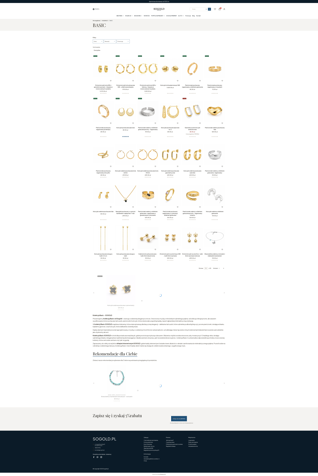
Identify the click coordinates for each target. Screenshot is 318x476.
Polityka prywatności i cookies (174, 444)
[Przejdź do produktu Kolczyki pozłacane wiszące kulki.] (125, 238)
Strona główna (96, 20)
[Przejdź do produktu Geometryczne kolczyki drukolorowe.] (192, 111)
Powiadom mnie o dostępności (212, 166)
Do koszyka (100, 80)
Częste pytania (170, 442)
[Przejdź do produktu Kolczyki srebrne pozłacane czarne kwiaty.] (121, 289)
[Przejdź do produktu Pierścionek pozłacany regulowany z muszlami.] (214, 69)
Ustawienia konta (193, 446)
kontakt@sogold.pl (100, 450)
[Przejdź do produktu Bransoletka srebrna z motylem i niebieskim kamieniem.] (214, 238)
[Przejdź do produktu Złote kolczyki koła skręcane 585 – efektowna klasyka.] (125, 69)
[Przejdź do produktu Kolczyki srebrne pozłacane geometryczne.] (170, 154)
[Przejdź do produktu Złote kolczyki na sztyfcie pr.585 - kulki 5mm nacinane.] (170, 238)
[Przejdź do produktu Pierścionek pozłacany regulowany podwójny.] (103, 111)
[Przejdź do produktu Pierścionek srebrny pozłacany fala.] (214, 111)
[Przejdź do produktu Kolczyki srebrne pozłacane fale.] (103, 195)
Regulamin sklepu (170, 446)
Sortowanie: (96, 47)
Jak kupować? (170, 440)
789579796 (98, 447)
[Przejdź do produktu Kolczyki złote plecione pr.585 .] (170, 69)
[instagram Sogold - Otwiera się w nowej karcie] (101, 457)
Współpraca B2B (148, 448)
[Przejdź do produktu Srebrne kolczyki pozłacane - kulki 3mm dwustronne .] (147, 238)
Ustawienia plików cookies (151, 459)
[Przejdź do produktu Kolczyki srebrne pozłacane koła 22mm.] (125, 154)
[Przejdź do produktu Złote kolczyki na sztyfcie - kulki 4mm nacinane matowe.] (192, 238)
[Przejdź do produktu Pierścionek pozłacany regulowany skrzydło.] (103, 154)
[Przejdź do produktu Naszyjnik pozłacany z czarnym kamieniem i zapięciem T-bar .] (125, 195)
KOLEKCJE (105, 20)
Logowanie (191, 440)
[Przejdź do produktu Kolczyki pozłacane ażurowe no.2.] (170, 111)
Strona (201, 268)
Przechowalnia (192, 444)
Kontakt (146, 457)
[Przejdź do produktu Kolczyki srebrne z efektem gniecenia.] (214, 195)
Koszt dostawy (148, 444)
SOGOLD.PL (104, 438)
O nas (145, 461)
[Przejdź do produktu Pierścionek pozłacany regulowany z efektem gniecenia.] (192, 69)
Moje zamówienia (193, 442)
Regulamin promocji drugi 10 (151, 450)
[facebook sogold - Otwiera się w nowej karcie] (94, 457)
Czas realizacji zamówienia (151, 440)
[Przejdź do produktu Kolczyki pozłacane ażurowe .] (125, 111)
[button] (209, 9)
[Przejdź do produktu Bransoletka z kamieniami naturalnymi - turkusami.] (117, 379)
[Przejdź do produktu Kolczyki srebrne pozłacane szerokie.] (192, 154)
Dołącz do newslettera (179, 418)
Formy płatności (148, 442)
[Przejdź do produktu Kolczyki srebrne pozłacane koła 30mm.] (147, 154)
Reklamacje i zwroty (149, 446)
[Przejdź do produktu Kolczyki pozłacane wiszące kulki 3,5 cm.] (103, 238)
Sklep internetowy (158, 474)
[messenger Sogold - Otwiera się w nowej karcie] (97, 457)
